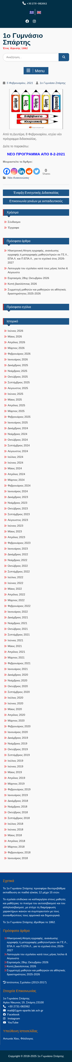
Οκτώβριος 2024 (18, 439)
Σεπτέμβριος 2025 (19, 382)
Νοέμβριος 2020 (17, 680)
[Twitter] (36, 169)
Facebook (12, 1014)
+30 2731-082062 (37, 3)
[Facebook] (27, 21)
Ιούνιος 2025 (15, 393)
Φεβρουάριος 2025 (19, 416)
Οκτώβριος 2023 (18, 508)
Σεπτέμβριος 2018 (19, 818)
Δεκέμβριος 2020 (18, 674)
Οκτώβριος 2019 (18, 749)
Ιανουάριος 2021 (18, 668)
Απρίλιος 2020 (16, 714)
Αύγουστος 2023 (18, 519)
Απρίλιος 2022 (16, 594)
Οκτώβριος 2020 (18, 686)
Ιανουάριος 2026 (18, 359)
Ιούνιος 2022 (15, 583)
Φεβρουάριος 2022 (19, 605)
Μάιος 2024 (15, 468)
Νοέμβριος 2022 (17, 560)
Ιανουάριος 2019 (18, 795)
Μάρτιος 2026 (16, 347)
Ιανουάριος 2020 (18, 732)
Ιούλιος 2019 (15, 760)
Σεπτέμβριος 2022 (19, 571)
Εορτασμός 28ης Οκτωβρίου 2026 (28, 278)
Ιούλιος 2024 (15, 456)
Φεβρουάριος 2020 (19, 726)
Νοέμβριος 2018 (17, 806)
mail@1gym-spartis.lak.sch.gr (24, 1010)
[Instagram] (34, 21)
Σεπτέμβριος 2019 (19, 754)
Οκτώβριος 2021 (18, 628)
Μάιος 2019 (15, 772)
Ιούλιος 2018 (15, 823)
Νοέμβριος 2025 (17, 370)
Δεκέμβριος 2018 (18, 800)
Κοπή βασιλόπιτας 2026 (22, 283)
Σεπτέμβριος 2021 (19, 634)
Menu (40, 71)
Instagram (12, 1018)
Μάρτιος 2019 (16, 783)
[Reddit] (29, 169)
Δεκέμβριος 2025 (18, 365)
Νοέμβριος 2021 (17, 623)
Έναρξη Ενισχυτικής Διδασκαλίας (36, 192)
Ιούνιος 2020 (15, 703)
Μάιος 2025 (15, 399)
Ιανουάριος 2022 (18, 611)
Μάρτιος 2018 (16, 846)
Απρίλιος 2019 (16, 777)
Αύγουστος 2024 (18, 451)
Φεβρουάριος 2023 (19, 542)
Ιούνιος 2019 (15, 766)
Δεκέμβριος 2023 (18, 497)
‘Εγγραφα (13, 227)
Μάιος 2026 (15, 336)
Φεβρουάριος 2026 (19, 353)
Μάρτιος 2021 (16, 657)
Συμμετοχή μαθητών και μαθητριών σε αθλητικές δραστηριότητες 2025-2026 (37, 291)
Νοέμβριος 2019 (17, 743)
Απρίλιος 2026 (16, 342)
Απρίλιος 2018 (16, 840)
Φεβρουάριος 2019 (19, 789)
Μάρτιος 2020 (16, 720)
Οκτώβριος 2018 (18, 812)
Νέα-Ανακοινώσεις (18, 177)
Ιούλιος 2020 (15, 697)
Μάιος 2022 (15, 588)
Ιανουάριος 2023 (18, 548)
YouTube (12, 1022)
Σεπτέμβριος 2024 (19, 445)
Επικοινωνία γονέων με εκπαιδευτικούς (36, 201)
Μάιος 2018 (15, 835)
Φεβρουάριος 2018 (19, 852)
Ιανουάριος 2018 (18, 858)
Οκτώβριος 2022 (18, 565)
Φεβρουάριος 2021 (19, 663)
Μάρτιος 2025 (16, 411)
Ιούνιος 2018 (15, 829)
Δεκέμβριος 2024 (18, 428)
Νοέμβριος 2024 (17, 433)
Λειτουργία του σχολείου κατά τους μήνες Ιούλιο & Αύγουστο (38, 270)
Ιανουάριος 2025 (18, 422)
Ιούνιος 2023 (15, 525)
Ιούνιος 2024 (15, 462)
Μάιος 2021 (15, 646)
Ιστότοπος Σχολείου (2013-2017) (26, 982)
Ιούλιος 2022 (15, 577)
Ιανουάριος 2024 (18, 491)
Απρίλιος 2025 (16, 405)
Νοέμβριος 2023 (17, 502)
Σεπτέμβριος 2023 (19, 514)
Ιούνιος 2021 (15, 640)
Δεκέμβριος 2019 (18, 737)
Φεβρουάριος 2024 (19, 485)
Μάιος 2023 (15, 531)
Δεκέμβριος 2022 (18, 554)
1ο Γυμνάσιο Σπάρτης (23, 39)
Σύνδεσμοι (14, 221)
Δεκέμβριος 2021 (18, 617)
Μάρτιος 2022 (16, 600)
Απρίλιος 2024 (16, 474)
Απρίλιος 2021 (16, 651)
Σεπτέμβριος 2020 (19, 691)
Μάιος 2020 (15, 709)
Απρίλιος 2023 (16, 537)
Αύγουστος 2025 (18, 388)
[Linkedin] (21, 169)
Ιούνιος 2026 (15, 330)
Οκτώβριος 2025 (18, 376)
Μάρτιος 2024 (16, 479)
